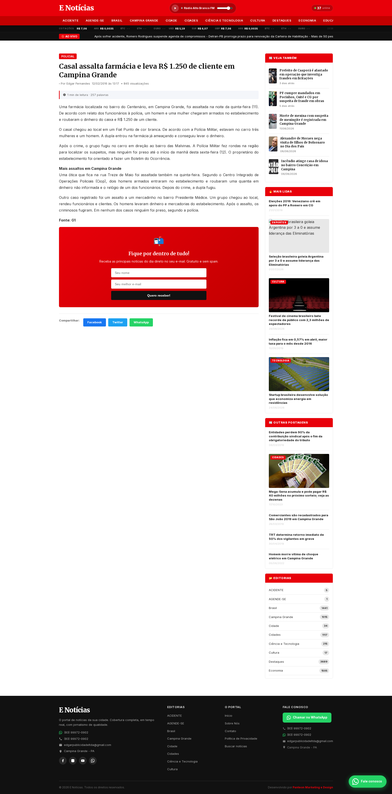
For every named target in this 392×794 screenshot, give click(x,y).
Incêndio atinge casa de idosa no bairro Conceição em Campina (304, 165)
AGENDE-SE (95, 20)
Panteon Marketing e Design (313, 787)
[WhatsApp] (93, 761)
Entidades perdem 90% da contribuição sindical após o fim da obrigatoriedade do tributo (295, 436)
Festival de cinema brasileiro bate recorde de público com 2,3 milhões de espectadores (299, 320)
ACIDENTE (70, 20)
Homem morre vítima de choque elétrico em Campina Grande (293, 556)
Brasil (116, 20)
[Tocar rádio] (175, 8)
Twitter (117, 322)
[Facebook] (63, 761)
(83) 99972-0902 (76, 732)
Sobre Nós (232, 723)
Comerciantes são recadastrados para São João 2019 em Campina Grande (298, 517)
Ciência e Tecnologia (224, 20)
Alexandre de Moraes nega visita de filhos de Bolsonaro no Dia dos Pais (302, 142)
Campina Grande (144, 20)
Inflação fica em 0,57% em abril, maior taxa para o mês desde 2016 (298, 341)
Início (228, 715)
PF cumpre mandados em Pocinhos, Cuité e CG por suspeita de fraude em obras (301, 97)
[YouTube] (83, 761)
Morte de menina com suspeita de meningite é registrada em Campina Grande (303, 120)
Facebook (94, 322)
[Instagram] (73, 761)
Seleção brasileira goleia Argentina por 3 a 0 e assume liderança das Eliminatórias (296, 260)
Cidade (171, 20)
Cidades (191, 20)
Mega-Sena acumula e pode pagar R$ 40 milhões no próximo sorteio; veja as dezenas (299, 495)
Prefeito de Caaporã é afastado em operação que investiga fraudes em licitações (303, 74)
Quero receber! (158, 295)
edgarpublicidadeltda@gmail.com (87, 745)
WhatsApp (141, 322)
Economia (307, 20)
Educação (332, 20)
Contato (230, 731)
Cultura (257, 20)
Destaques (282, 20)
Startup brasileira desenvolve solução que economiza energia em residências (298, 398)
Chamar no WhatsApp (310, 717)
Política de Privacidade (241, 738)
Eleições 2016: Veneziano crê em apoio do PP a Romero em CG (294, 203)
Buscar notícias (236, 746)
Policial (67, 56)
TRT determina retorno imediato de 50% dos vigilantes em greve (296, 537)
